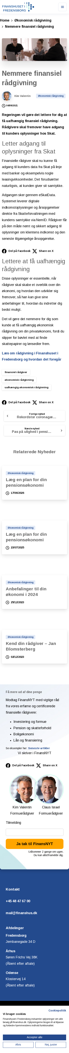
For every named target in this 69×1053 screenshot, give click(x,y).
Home (4, 20)
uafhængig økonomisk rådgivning (26, 387)
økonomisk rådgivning (19, 379)
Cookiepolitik (57, 1010)
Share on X (46, 250)
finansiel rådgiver (16, 372)
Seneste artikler (39, 748)
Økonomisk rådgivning (32, 20)
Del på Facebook (19, 250)
